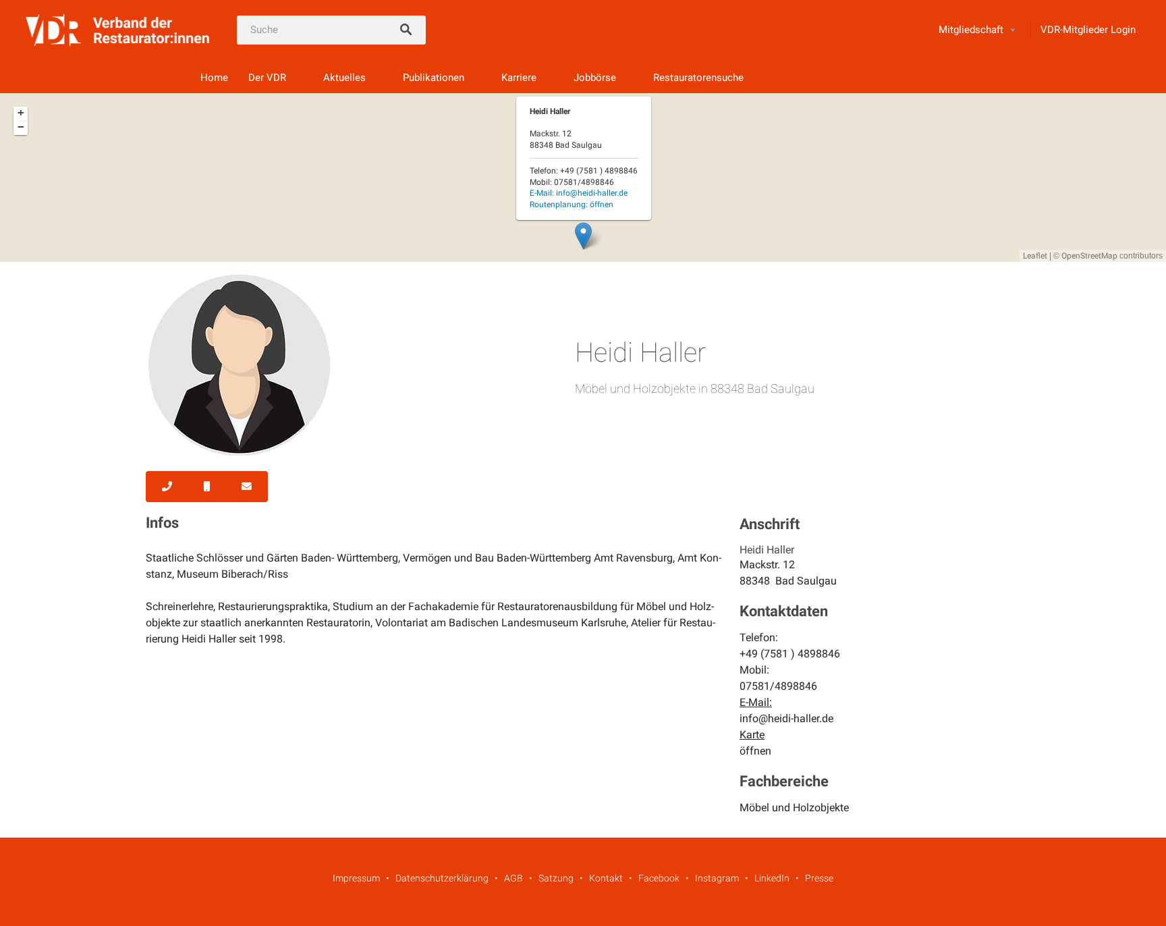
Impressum (356, 878)
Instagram (717, 878)
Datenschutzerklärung (442, 878)
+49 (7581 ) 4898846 (790, 653)
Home (214, 78)
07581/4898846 (778, 686)
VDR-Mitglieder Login (1088, 30)
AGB (513, 878)
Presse (819, 878)
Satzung (556, 878)
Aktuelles (344, 78)
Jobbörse (595, 78)
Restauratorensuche (698, 78)
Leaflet (1035, 256)
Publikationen (433, 78)
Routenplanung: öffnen (571, 204)
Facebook (658, 878)
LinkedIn (771, 878)
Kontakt (606, 878)
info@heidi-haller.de (786, 718)
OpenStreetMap (1089, 256)
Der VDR (267, 78)
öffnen (755, 750)
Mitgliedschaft (971, 30)
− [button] (21, 127)
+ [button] (21, 113)
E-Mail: (579, 193)
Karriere (518, 78)
